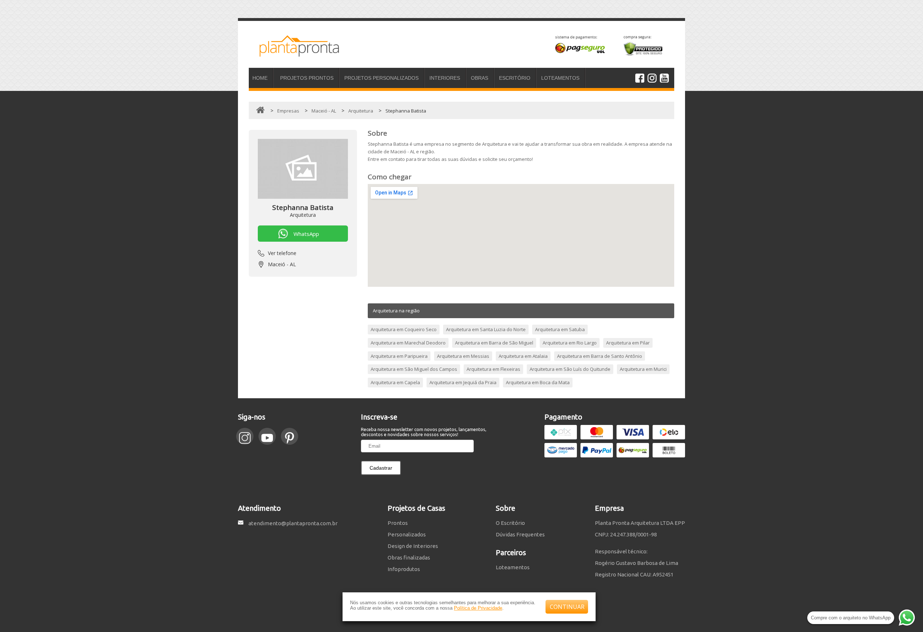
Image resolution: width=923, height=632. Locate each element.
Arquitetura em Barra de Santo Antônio (599, 356)
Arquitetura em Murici (643, 369)
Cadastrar (381, 468)
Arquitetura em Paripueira (399, 356)
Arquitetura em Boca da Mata (538, 382)
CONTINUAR (567, 607)
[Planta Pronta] (294, 53)
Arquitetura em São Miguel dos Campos (414, 369)
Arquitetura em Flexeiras (493, 369)
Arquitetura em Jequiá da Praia (462, 382)
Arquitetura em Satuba (560, 329)
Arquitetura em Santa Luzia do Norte (486, 329)
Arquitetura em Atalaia (523, 356)
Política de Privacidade (478, 608)
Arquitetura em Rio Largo (570, 342)
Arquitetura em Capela (395, 382)
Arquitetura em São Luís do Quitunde (570, 369)
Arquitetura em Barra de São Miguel (494, 342)
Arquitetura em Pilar (628, 342)
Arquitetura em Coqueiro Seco (404, 329)
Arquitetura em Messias (463, 356)
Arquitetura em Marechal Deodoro (408, 342)
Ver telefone (282, 253)
